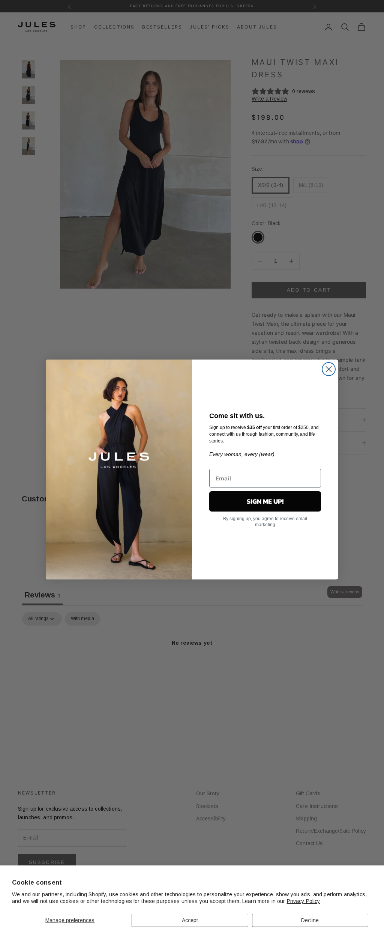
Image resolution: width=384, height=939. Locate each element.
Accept (190, 920)
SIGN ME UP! (265, 501)
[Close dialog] (328, 369)
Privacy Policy (303, 901)
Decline (310, 920)
